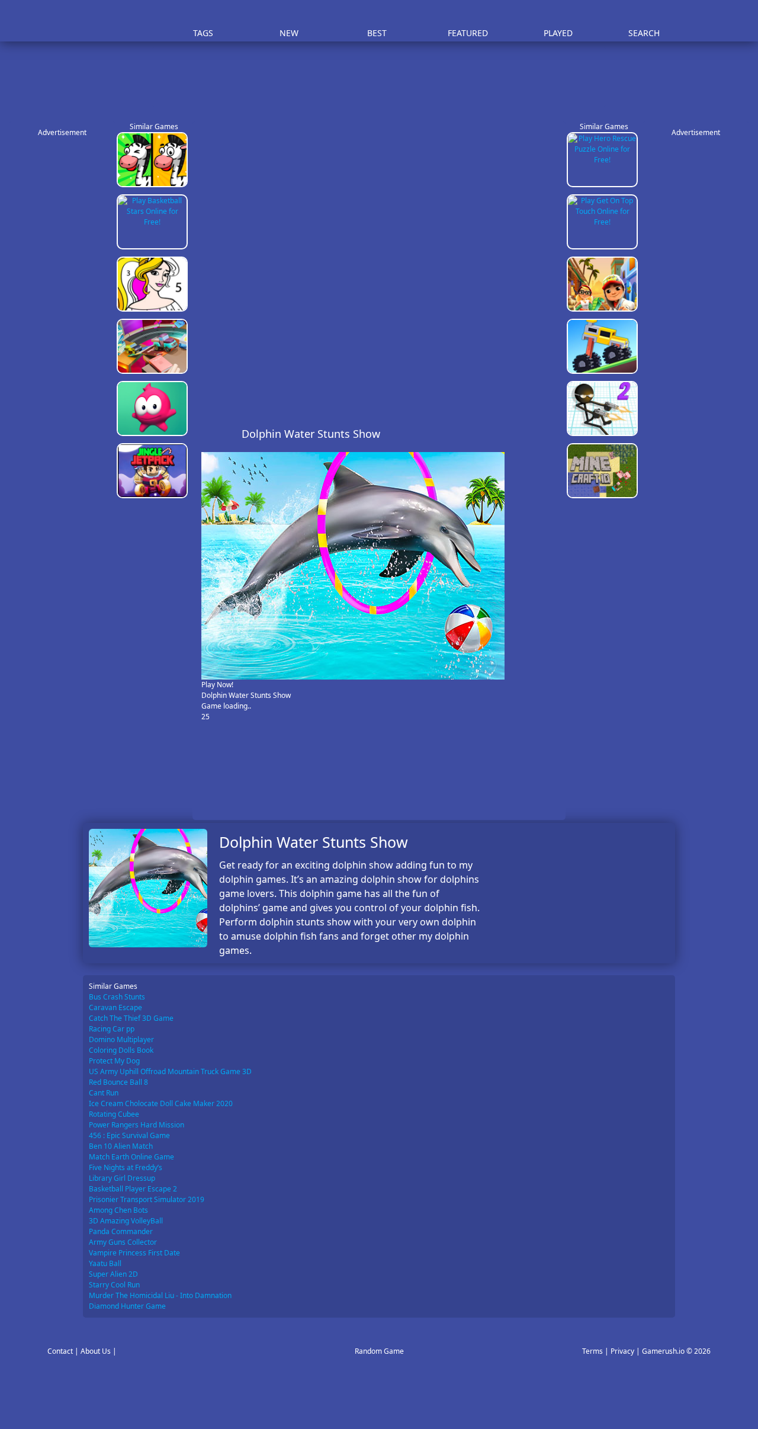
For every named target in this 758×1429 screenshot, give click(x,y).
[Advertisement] (384, 77)
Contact (60, 1351)
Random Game (379, 1351)
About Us (96, 1351)
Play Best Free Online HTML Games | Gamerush (116, 21)
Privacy (622, 1351)
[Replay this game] (550, 434)
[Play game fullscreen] (530, 433)
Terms (592, 1351)
